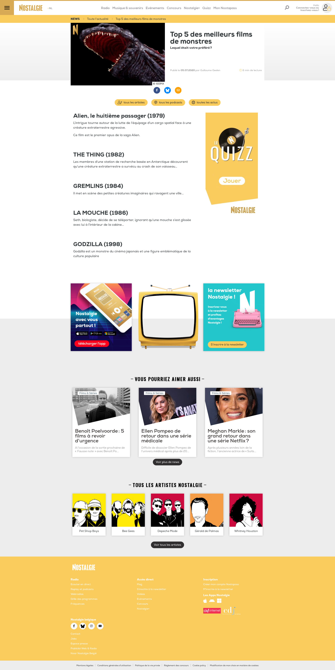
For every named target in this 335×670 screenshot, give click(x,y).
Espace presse (79, 643)
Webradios (77, 594)
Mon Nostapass (225, 8)
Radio (105, 8)
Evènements (144, 598)
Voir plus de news (167, 462)
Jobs (74, 638)
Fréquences (77, 603)
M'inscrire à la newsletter (218, 589)
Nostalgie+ (192, 8)
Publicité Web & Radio (84, 648)
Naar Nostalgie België (83, 653)
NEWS (75, 19)
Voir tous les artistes (167, 545)
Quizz (206, 8)
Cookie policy (199, 665)
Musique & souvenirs (127, 8)
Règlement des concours (176, 665)
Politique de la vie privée (147, 665)
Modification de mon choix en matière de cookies (234, 665)
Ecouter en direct (81, 584)
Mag (139, 584)
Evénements (155, 8)
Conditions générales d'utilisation (114, 665)
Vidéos (141, 594)
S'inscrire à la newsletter (227, 344)
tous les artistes (134, 102)
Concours (174, 8)
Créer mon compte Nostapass (221, 584)
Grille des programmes (84, 598)
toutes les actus (207, 102)
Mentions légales (84, 665)
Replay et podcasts (82, 589)
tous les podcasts (170, 102)
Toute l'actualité (97, 19)
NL (50, 8)
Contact (75, 633)
